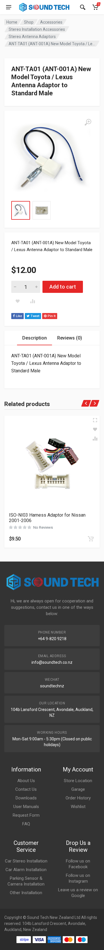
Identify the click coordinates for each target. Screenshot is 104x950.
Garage (78, 789)
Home (11, 22)
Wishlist (78, 806)
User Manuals (26, 806)
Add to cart (62, 287)
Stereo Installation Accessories (37, 29)
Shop (29, 22)
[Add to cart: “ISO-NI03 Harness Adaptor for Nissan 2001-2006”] (91, 539)
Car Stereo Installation (26, 861)
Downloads (26, 798)
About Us (26, 780)
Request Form (26, 815)
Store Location (78, 780)
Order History (78, 798)
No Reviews (43, 527)
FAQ (26, 823)
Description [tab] (34, 338)
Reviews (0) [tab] (69, 338)
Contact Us (26, 789)
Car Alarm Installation (26, 869)
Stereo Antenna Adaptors (32, 36)
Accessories (51, 22)
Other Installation (26, 892)
